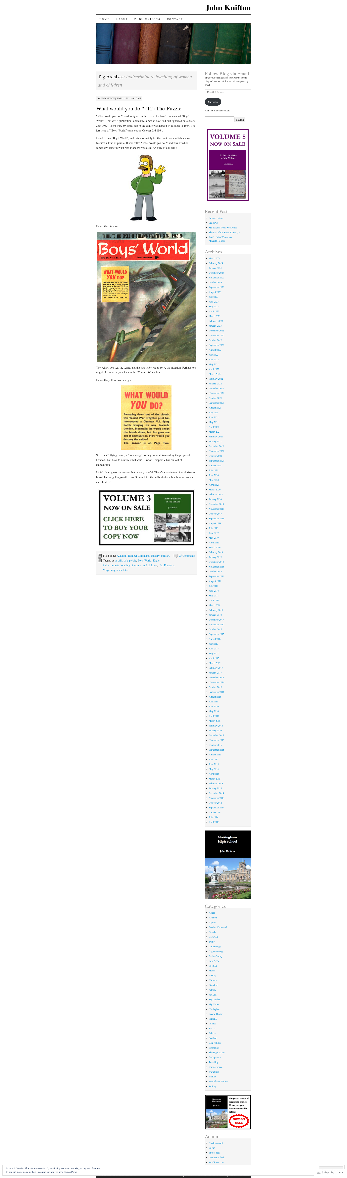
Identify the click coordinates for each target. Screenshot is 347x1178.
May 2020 (214, 479)
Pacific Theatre (216, 1013)
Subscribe (213, 101)
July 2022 (213, 354)
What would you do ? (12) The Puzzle (138, 108)
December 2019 (216, 503)
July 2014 (213, 817)
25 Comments (187, 555)
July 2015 (213, 759)
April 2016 (214, 715)
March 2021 (214, 431)
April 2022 (214, 369)
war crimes (214, 1071)
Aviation (122, 555)
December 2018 (216, 561)
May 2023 (214, 306)
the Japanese (215, 1057)
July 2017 (213, 643)
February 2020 (216, 494)
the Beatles (214, 1047)
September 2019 (216, 518)
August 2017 (215, 638)
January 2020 (215, 499)
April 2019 (214, 542)
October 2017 (215, 629)
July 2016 (213, 701)
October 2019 (215, 513)
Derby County (215, 956)
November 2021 (216, 393)
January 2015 (215, 788)
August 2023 (215, 291)
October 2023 (215, 282)
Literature (213, 984)
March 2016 (214, 720)
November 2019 (216, 508)
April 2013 (214, 821)
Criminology (215, 946)
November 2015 (216, 740)
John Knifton (228, 7)
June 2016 (214, 706)
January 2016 (215, 730)
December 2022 (216, 330)
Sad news (213, 222)
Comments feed (216, 1157)
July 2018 (213, 585)
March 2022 (214, 373)
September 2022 (216, 344)
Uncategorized (215, 1066)
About (122, 18)
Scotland (213, 1037)
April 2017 (214, 658)
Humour (213, 980)
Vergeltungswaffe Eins (115, 570)
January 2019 (215, 556)
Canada (212, 931)
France (212, 970)
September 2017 (216, 634)
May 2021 (214, 422)
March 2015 (214, 778)
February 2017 (216, 667)
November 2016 (216, 682)
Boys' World (144, 560)
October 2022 (215, 340)
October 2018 (215, 571)
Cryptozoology (216, 951)
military (165, 555)
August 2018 (215, 581)
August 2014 (215, 812)
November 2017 (216, 624)
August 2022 (215, 349)
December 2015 (216, 735)
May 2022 (214, 364)
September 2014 (216, 807)
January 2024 (215, 267)
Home (104, 18)
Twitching (213, 1062)
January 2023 (215, 325)
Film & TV (214, 960)
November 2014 (216, 797)
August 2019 (215, 523)
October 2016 (215, 687)
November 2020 (216, 450)
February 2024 (216, 263)
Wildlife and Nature (218, 1081)
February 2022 (216, 378)
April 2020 (214, 484)
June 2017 (214, 648)
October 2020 (215, 455)
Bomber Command (139, 555)
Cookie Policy (70, 1171)
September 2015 (216, 749)
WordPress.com (216, 1162)
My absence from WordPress (223, 227)
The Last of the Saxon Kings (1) (224, 232)
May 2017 (214, 653)
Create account (216, 1142)
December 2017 (216, 619)
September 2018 (216, 576)
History (155, 555)
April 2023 (214, 311)
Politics (212, 1023)
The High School (217, 1052)
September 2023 (216, 287)
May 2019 (214, 537)
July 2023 (213, 296)
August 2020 (215, 465)
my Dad (212, 994)
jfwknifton (108, 98)
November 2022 (216, 335)
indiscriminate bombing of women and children (130, 565)
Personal (213, 1018)
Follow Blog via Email (227, 73)
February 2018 (216, 609)
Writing (212, 1086)
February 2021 (216, 436)
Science (212, 1033)
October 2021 (215, 397)
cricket (212, 941)
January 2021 (215, 441)
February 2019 (216, 552)
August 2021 (215, 407)
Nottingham (214, 1009)
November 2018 (216, 566)
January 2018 (215, 614)
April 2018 (214, 600)
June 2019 (214, 532)
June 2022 (214, 359)
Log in (212, 1147)
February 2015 (216, 783)
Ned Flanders (166, 565)
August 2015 (215, 754)
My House (214, 1004)
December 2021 (216, 388)
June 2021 (214, 417)
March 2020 (214, 489)
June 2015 (214, 764)
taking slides (215, 1042)
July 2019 (213, 528)
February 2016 (216, 725)
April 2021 (214, 426)
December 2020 (216, 446)
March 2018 (214, 605)
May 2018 (214, 595)
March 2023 (214, 316)
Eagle (156, 560)
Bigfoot (212, 922)
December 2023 (216, 272)
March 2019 (214, 547)
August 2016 (215, 696)
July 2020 (213, 470)
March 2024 (214, 258)
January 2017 (215, 672)
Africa (212, 912)
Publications (147, 18)
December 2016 (216, 677)
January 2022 (215, 383)
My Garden (214, 999)
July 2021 (213, 412)
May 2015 (214, 768)
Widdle (212, 1076)
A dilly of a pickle (125, 560)
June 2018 (214, 590)
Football (213, 965)
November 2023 (216, 277)
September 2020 (216, 460)
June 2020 (214, 475)
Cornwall (213, 936)
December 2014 (216, 793)
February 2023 (216, 320)
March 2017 (214, 662)
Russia (212, 1028)
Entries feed (214, 1152)
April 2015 (214, 773)
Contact (175, 18)
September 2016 (216, 691)
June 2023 (214, 301)
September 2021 (216, 402)
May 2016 (214, 711)
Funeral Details (216, 217)
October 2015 (215, 744)
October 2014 (215, 802)
